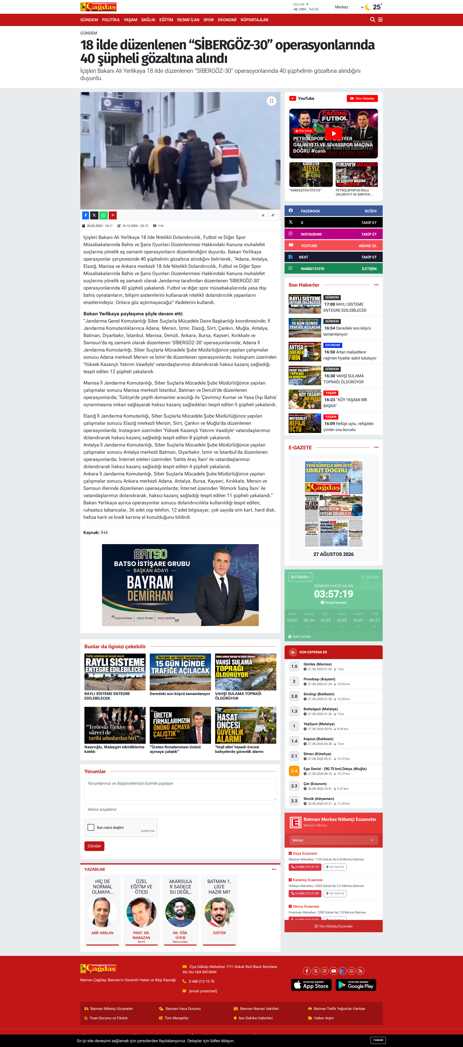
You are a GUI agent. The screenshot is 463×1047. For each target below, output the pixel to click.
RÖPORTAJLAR (254, 19)
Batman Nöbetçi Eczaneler (111, 1008)
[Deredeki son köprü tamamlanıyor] (180, 671)
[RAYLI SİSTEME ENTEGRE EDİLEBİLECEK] (115, 671)
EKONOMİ (227, 19)
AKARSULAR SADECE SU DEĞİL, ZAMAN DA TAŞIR (180, 887)
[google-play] (356, 985)
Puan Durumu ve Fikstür (109, 1018)
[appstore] (311, 985)
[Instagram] (325, 971)
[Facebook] (307, 971)
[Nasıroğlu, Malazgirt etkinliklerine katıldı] (115, 725)
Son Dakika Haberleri (256, 1018)
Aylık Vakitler (302, 636)
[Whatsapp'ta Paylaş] (103, 215)
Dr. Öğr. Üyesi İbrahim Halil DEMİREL (180, 937)
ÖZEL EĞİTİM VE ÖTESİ (141, 887)
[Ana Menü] (379, 20)
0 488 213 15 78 (201, 981)
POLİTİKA (111, 19)
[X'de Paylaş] (94, 215)
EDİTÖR (219, 933)
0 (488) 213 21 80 (307, 893)
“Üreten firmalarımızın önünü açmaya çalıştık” (175, 749)
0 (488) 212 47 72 (307, 867)
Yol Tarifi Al (336, 867)
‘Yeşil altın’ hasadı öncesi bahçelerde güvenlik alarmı (239, 749)
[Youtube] (334, 971)
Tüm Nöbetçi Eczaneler (336, 926)
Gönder (94, 846)
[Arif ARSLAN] (103, 912)
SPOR (209, 19)
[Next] (343, 971)
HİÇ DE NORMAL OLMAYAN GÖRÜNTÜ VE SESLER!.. (102, 887)
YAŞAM (130, 19)
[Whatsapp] (351, 971)
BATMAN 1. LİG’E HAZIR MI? (219, 887)
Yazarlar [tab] (94, 869)
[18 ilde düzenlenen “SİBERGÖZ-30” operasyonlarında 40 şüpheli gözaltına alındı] (180, 150)
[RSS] (360, 971)
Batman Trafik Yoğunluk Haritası (339, 1008)
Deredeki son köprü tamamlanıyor (180, 693)
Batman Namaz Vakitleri (259, 1008)
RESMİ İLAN (188, 19)
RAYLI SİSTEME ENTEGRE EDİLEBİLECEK (107, 696)
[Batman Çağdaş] (98, 7)
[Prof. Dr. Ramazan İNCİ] (141, 912)
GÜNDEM (89, 19)
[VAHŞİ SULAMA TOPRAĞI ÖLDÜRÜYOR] (245, 671)
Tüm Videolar (364, 98)
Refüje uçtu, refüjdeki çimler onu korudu (348, 426)
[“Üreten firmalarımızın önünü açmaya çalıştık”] (180, 725)
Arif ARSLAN (102, 933)
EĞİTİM (166, 19)
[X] (316, 971)
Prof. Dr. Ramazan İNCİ (141, 937)
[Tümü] (376, 284)
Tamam (378, 1040)
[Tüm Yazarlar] (274, 869)
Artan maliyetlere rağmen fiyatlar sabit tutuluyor (350, 355)
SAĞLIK (148, 19)
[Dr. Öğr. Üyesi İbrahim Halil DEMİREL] (180, 912)
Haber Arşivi (324, 1018)
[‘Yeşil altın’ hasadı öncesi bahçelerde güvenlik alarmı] (245, 725)
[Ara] (373, 20)
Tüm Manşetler (177, 1018)
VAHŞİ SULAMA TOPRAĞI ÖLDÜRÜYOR (343, 379)
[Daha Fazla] (113, 215)
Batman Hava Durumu (183, 1008)
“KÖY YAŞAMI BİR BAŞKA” (345, 402)
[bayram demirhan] (180, 585)
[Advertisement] (59, 102)
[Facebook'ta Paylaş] (85, 215)
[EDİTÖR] (219, 912)
